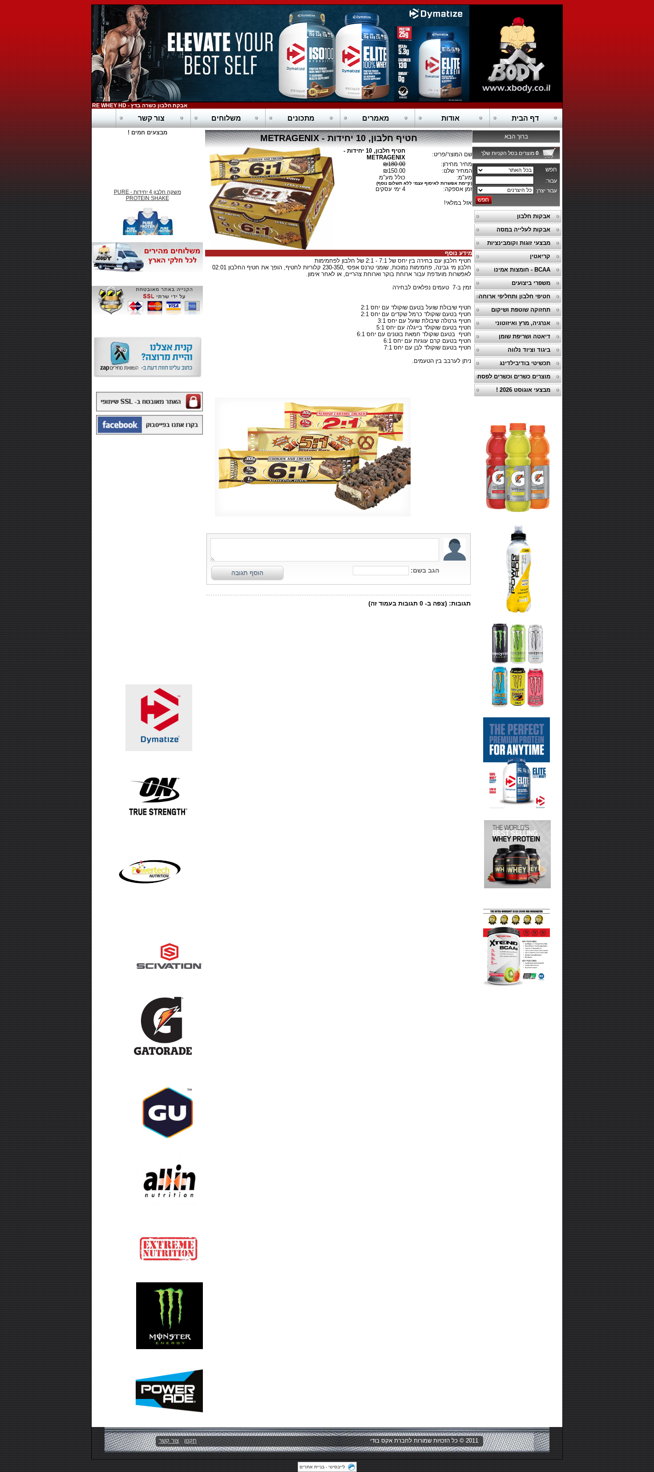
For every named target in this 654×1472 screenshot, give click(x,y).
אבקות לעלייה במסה (523, 229)
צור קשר (151, 118)
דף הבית (525, 118)
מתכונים (301, 118)
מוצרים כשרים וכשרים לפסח (513, 376)
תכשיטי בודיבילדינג (525, 363)
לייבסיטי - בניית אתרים (322, 1466)
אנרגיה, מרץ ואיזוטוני (522, 323)
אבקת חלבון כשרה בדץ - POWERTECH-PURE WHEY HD (132, 105)
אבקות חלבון (533, 216)
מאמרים (375, 118)
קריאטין (540, 256)
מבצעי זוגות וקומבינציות (518, 243)
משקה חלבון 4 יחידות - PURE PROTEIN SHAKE (147, 190)
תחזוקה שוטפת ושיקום (520, 309)
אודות (450, 118)
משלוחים (226, 118)
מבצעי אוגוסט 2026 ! (523, 389)
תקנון (190, 1440)
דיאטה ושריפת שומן (524, 336)
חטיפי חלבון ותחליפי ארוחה (514, 296)
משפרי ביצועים (531, 283)
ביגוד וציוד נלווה (529, 349)
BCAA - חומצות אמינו (522, 269)
